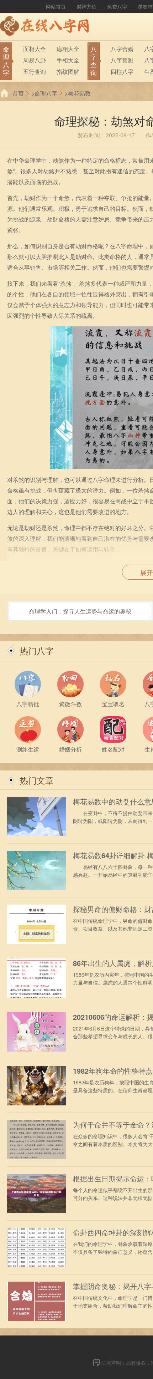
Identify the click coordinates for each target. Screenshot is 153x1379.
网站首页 (56, 6)
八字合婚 (122, 49)
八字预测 (122, 60)
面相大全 (34, 49)
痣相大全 (68, 49)
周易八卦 (34, 60)
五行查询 (34, 71)
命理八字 (46, 93)
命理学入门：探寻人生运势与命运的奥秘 (80, 611)
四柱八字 (122, 71)
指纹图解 (68, 71)
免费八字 (117, 6)
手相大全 (68, 60)
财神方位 (86, 6)
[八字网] (46, 26)
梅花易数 (79, 93)
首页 (18, 93)
